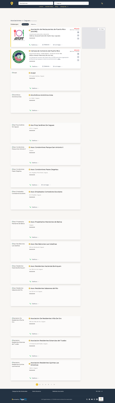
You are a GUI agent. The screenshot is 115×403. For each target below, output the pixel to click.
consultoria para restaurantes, (36, 34)
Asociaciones (32, 37)
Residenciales (49, 6)
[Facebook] (78, 32)
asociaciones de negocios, (34, 53)
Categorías (63, 6)
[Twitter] (78, 38)
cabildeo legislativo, (45, 53)
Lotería (41, 6)
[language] (102, 3)
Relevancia (25, 24)
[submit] (86, 3)
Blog (56, 6)
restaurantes (46, 34)
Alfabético (33, 24)
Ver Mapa (101, 29)
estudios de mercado (54, 53)
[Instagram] (78, 35)
